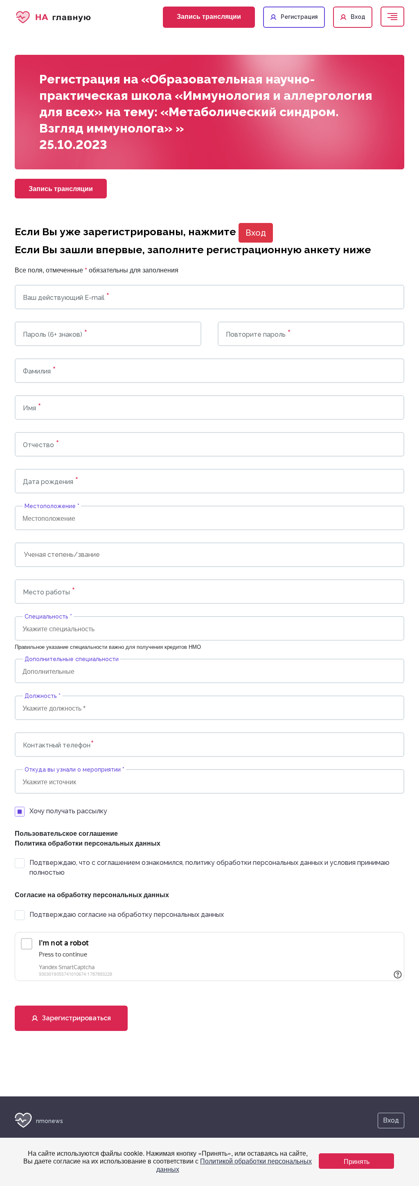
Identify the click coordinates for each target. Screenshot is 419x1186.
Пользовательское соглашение (66, 833)
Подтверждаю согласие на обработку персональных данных (126, 914)
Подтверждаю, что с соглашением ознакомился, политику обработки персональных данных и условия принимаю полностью (209, 867)
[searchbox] (62, 518)
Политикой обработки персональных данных (234, 1164)
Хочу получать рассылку (68, 811)
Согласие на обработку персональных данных (92, 894)
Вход (256, 233)
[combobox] (209, 518)
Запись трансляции (209, 16)
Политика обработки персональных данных (87, 843)
